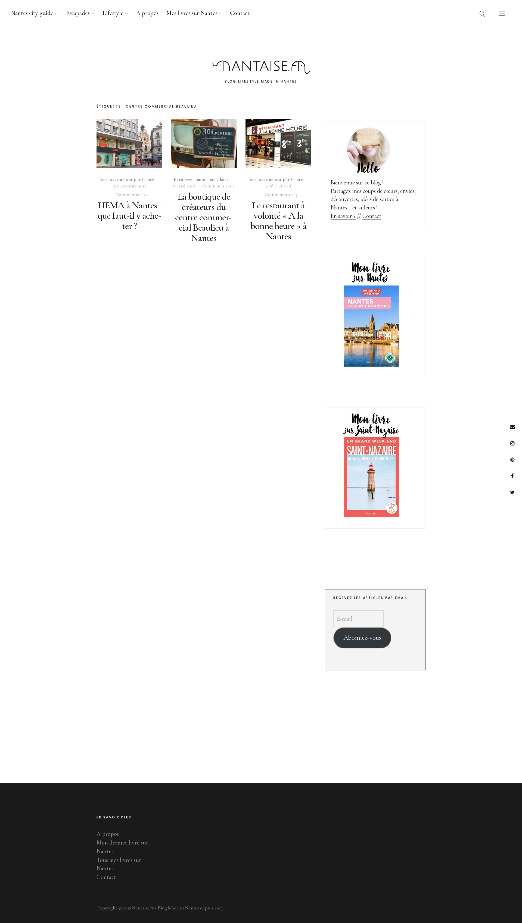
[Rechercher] (482, 13)
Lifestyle (112, 13)
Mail (512, 427)
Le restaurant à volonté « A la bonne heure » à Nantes (278, 220)
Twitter (512, 492)
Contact (240, 13)
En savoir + (343, 215)
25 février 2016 (279, 186)
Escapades (78, 13)
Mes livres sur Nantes (191, 13)
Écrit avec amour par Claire (126, 179)
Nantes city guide (32, 13)
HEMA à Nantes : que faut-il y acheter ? (129, 215)
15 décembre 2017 (129, 186)
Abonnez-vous (362, 637)
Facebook (512, 476)
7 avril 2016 (184, 186)
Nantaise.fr (261, 43)
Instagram (512, 443)
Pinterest (512, 459)
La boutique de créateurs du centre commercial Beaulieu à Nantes (203, 217)
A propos (147, 13)
